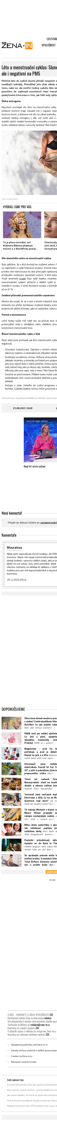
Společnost (49, 45)
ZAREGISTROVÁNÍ (48, 522)
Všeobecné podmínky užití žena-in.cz (29, 1044)
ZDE (51, 1015)
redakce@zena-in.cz (40, 1025)
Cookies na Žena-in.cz (21, 1056)
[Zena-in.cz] (19, 46)
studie (22, 278)
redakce (47, 1018)
